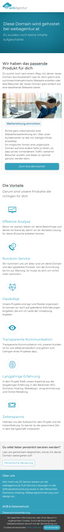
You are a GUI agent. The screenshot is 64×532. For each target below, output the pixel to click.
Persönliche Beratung (18, 463)
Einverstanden (52, 527)
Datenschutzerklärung (16, 512)
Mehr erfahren (34, 527)
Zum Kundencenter (32, 166)
